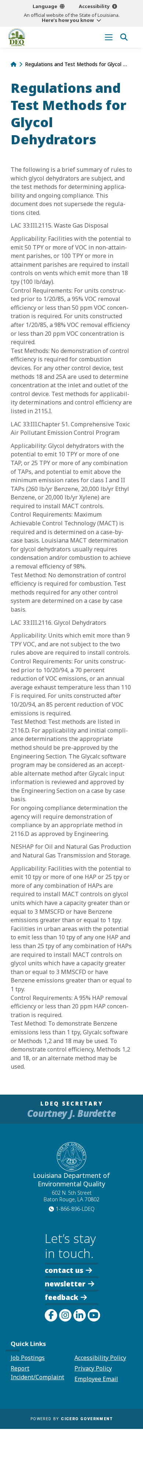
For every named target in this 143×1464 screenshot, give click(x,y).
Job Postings (28, 1358)
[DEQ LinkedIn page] (79, 1315)
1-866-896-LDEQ (75, 1208)
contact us (64, 1269)
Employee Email (96, 1379)
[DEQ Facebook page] (51, 1315)
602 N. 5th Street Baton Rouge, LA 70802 (71, 1196)
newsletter (65, 1283)
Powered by (71, 1419)
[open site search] (123, 37)
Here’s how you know (68, 20)
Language (45, 6)
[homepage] (16, 37)
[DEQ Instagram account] (65, 1315)
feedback (61, 1297)
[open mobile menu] (108, 37)
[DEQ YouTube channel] (94, 1315)
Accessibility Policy (100, 1358)
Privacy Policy (93, 1368)
